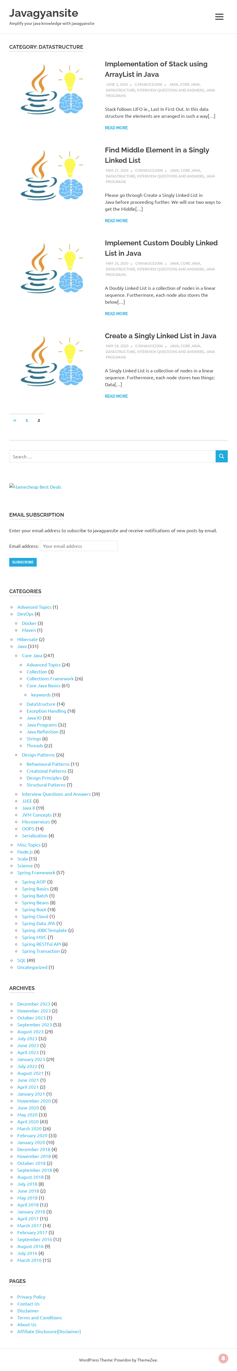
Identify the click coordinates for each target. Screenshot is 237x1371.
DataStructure (120, 89)
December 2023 (33, 1003)
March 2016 (29, 1260)
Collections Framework (50, 678)
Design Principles (44, 777)
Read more (116, 128)
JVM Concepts (37, 814)
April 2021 (28, 1087)
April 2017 (28, 1218)
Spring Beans (35, 902)
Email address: (24, 546)
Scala (22, 858)
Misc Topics (28, 844)
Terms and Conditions (39, 1317)
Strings (34, 738)
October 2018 (31, 1163)
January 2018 (31, 1211)
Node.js (25, 851)
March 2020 (29, 1128)
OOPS (28, 828)
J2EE (27, 801)
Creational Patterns (46, 771)
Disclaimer (28, 1310)
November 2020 (34, 1100)
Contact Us (28, 1303)
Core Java (190, 84)
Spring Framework (36, 872)
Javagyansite (43, 12)
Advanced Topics (34, 607)
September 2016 (34, 1239)
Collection (37, 671)
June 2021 (28, 1080)
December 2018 (33, 1149)
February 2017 (32, 1232)
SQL (21, 960)
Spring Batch (35, 895)
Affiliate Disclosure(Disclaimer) (49, 1331)
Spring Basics (35, 888)
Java (173, 84)
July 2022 (27, 1066)
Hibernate (27, 639)
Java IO (34, 717)
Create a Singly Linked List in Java (160, 336)
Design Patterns (38, 754)
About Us (26, 1324)
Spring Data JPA (38, 923)
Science (25, 865)
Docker (29, 623)
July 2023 (27, 1038)
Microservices (36, 821)
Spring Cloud (35, 916)
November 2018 (34, 1156)
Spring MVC (34, 937)
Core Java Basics (43, 685)
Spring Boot (34, 909)
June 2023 (28, 1045)
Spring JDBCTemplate (44, 930)
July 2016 (27, 1253)
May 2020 (27, 1114)
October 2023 (31, 1017)
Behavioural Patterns (48, 764)
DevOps (25, 614)
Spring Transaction (41, 951)
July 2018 (27, 1184)
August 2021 (30, 1073)
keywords (41, 694)
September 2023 (34, 1024)
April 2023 (28, 1052)
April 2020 (28, 1121)
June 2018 (28, 1190)
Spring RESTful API (41, 944)
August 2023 (30, 1031)
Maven (29, 630)
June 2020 (28, 1107)
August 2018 (30, 1177)
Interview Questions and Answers (170, 89)
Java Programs (42, 724)
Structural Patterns (46, 784)
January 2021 (31, 1094)
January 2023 (31, 1059)
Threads (35, 745)
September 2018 (34, 1170)
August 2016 (30, 1246)
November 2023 (34, 1010)
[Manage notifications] (223, 1358)
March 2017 (29, 1225)
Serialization (34, 835)
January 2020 (31, 1142)
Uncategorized (32, 967)
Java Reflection (42, 731)
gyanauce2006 (148, 84)
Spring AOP (34, 881)
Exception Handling (46, 710)
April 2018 (28, 1204)
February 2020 (32, 1135)
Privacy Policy (31, 1296)
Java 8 (28, 807)
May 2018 (27, 1197)
